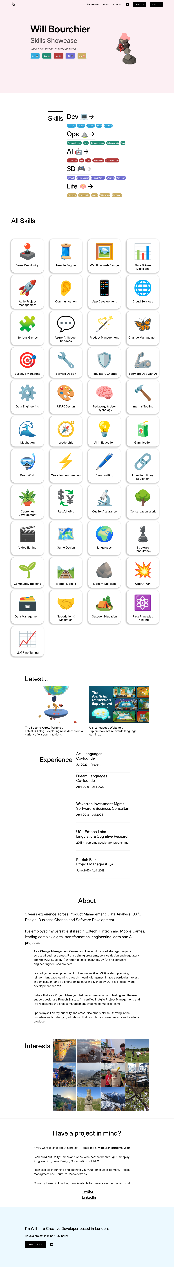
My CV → (156, 5)
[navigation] (13, 4)
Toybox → (139, 5)
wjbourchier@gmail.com (114, 1147)
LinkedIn (89, 1197)
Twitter (88, 1191)
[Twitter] (127, 4)
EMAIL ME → (36, 1244)
